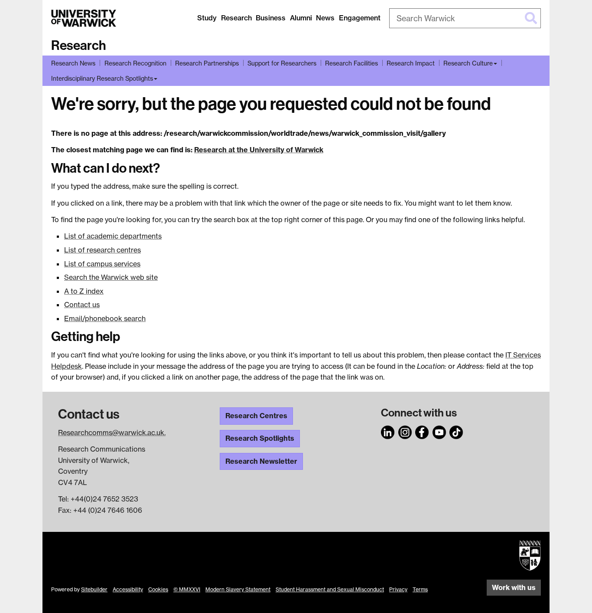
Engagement (360, 17)
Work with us (514, 587)
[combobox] (465, 18)
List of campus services (102, 263)
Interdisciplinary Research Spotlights (102, 78)
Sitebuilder (94, 589)
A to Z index (84, 291)
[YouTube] (439, 431)
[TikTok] (456, 431)
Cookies (158, 589)
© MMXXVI (186, 589)
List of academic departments (113, 236)
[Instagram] (405, 431)
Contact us (82, 304)
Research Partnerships (207, 63)
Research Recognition (135, 63)
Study (207, 17)
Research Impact (411, 63)
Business (271, 17)
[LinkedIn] (388, 431)
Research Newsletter (261, 461)
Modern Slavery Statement (237, 589)
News (325, 17)
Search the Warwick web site (111, 277)
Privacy (398, 589)
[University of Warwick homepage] (83, 18)
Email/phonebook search (105, 318)
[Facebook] (422, 431)
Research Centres (256, 415)
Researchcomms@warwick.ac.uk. (112, 432)
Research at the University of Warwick (258, 149)
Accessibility (128, 589)
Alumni (301, 17)
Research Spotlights (259, 438)
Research (236, 17)
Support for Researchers (281, 63)
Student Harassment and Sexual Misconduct (330, 589)
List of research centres (102, 250)
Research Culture (468, 63)
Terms (420, 589)
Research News (73, 63)
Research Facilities (351, 63)
